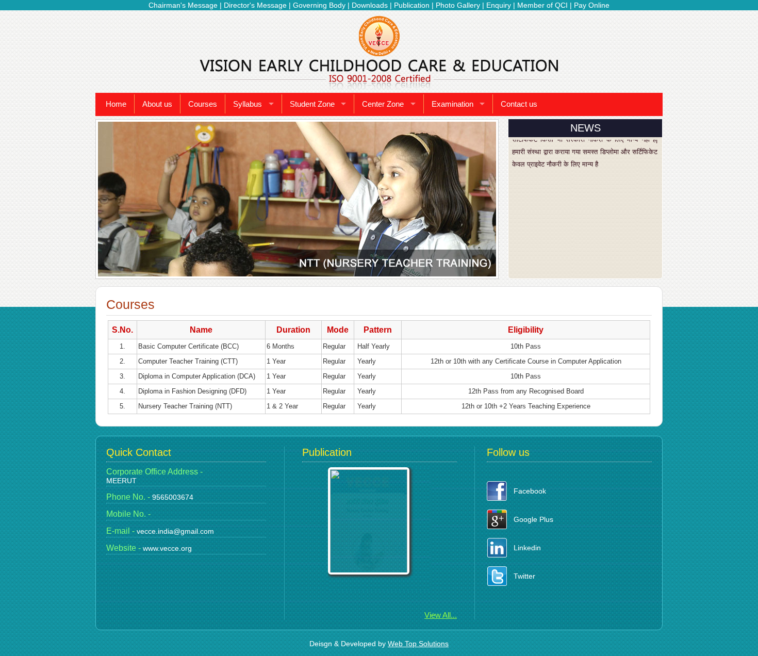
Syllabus (247, 104)
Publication (412, 5)
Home (116, 104)
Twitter (524, 576)
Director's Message (255, 5)
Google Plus (533, 519)
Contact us (519, 104)
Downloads (370, 5)
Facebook (530, 491)
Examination (452, 104)
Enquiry (498, 5)
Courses (202, 104)
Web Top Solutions (418, 643)
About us (157, 104)
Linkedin (527, 548)
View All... (440, 615)
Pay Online (591, 5)
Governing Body (319, 5)
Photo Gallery (458, 5)
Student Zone (312, 104)
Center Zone (383, 104)
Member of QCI (542, 5)
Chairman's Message (183, 5)
